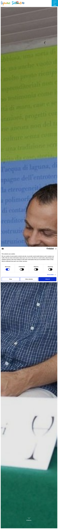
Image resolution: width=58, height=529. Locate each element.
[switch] (22, 269)
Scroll (29, 520)
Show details (50, 274)
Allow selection (29, 279)
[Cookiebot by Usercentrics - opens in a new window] (47, 249)
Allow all (47, 279)
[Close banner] (55, 248)
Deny (10, 279)
